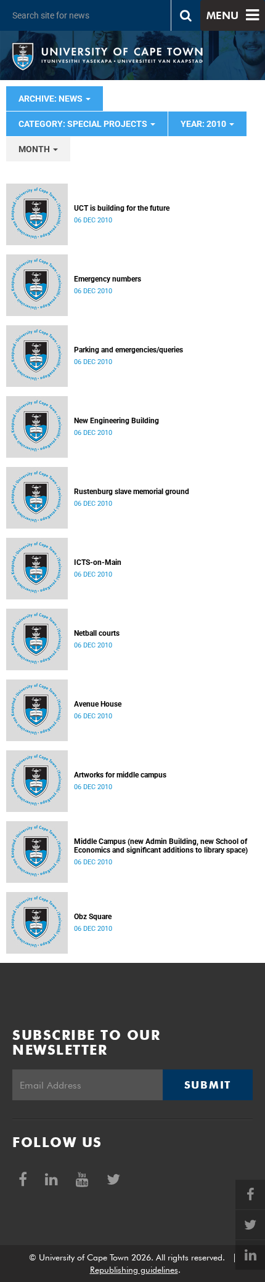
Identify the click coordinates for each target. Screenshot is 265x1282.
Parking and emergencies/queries (128, 350)
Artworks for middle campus (120, 775)
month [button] (35, 149)
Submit (207, 1085)
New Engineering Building (116, 420)
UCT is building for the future (121, 208)
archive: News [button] (51, 98)
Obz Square (93, 916)
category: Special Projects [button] (83, 124)
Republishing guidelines (134, 1270)
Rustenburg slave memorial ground (131, 491)
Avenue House (97, 704)
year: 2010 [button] (204, 124)
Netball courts (97, 633)
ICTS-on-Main (97, 562)
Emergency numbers (107, 279)
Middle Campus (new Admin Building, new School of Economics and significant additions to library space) (161, 845)
